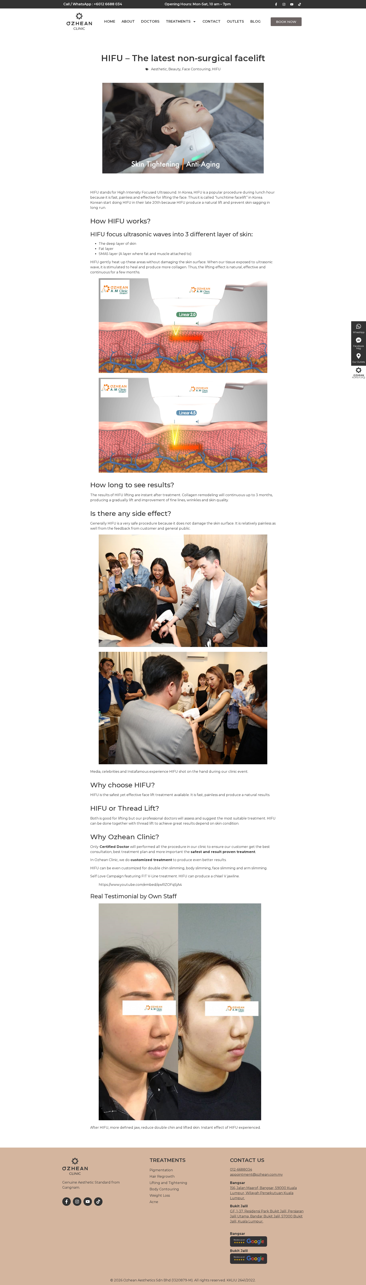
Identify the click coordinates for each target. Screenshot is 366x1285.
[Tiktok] (299, 4)
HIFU (216, 69)
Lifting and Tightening (168, 1183)
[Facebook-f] (276, 4)
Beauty (174, 69)
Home (109, 21)
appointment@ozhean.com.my (256, 1175)
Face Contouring (196, 69)
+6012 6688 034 (108, 4)
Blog (255, 21)
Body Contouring (164, 1189)
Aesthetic (159, 69)
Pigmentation (161, 1170)
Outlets (235, 21)
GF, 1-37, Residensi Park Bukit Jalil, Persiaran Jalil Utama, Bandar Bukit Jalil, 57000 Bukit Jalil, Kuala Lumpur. (267, 1216)
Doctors (150, 21)
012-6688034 (241, 1169)
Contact (211, 21)
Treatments (178, 21)
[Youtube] (291, 4)
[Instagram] (284, 4)
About (128, 21)
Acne (154, 1202)
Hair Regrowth (162, 1176)
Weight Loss (160, 1196)
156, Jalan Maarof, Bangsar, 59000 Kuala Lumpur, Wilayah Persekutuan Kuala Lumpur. (263, 1193)
